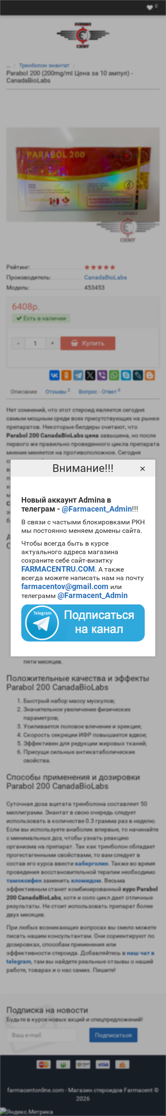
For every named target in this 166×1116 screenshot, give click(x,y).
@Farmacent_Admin (97, 508)
